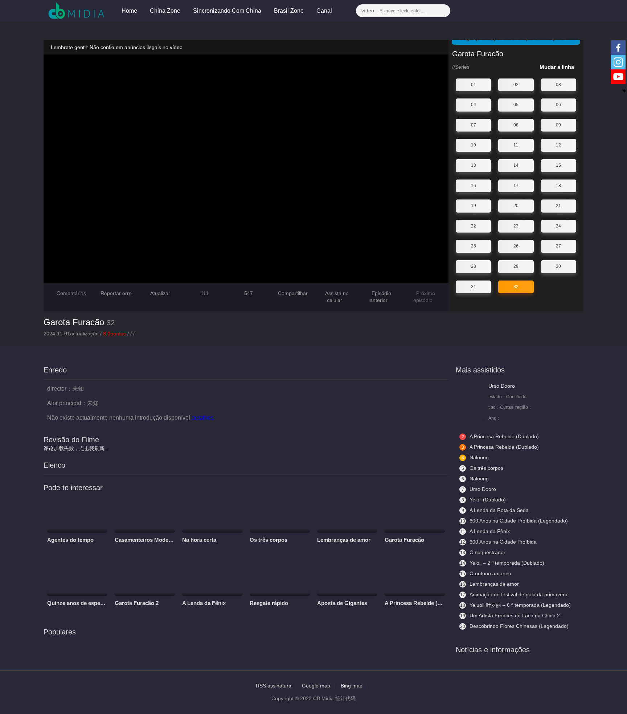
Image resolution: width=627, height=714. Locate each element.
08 (516, 125)
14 (516, 165)
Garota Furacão (74, 322)
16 (473, 185)
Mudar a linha (557, 67)
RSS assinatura (273, 686)
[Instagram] (618, 62)
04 (473, 104)
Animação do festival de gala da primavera (513, 594)
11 (515, 145)
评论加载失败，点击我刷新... (76, 448)
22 (473, 226)
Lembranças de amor (343, 540)
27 (558, 246)
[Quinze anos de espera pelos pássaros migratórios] (77, 578)
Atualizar (159, 293)
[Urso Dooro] (472, 402)
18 (558, 185)
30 (558, 266)
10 (473, 145)
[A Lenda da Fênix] (212, 578)
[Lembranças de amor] (347, 515)
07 (473, 125)
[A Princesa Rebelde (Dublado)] (415, 578)
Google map (316, 686)
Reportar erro (115, 293)
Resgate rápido (269, 603)
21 (558, 205)
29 (516, 266)
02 (516, 84)
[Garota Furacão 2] (145, 578)
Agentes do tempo (70, 540)
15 (558, 165)
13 (473, 165)
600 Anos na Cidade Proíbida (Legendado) (514, 521)
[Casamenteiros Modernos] (145, 515)
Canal (324, 11)
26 (516, 246)
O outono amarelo (485, 573)
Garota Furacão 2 (137, 603)
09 (558, 125)
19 (473, 205)
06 (558, 104)
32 (516, 286)
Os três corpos (268, 540)
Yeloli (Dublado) (484, 500)
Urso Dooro (501, 386)
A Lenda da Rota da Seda (495, 510)
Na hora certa (199, 540)
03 (558, 84)
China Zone (165, 11)
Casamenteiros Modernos (147, 540)
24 (558, 226)
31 (473, 286)
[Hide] (624, 91)
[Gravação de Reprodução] (544, 11)
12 (558, 145)
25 (473, 246)
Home (129, 11)
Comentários (71, 293)
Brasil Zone (289, 11)
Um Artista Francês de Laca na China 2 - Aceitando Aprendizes (511, 616)
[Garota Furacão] (415, 515)
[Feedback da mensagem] (562, 11)
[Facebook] (618, 47)
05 (516, 104)
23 (516, 226)
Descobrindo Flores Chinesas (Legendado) (514, 626)
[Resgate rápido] (280, 578)
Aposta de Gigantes (342, 603)
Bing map (351, 686)
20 (516, 205)
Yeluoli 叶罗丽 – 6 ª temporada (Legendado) (515, 605)
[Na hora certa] (212, 515)
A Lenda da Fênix (204, 603)
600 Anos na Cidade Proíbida (498, 542)
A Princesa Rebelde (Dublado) (422, 603)
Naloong (475, 457)
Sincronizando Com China (227, 11)
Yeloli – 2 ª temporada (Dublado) (502, 563)
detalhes (203, 418)
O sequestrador (482, 552)
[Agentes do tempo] (77, 515)
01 (473, 84)
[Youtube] (618, 76)
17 (516, 185)
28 (473, 266)
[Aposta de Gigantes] (347, 578)
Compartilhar (292, 293)
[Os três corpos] (280, 515)
